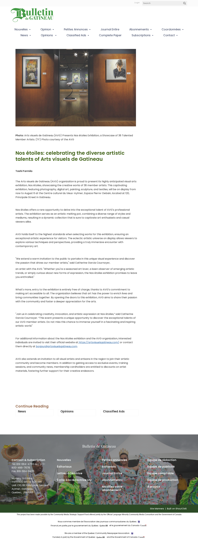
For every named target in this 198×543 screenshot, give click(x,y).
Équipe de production (162, 480)
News (24, 35)
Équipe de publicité (161, 467)
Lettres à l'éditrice (69, 473)
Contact (169, 35)
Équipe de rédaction (161, 460)
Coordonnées (171, 29)
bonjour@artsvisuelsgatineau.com (56, 346)
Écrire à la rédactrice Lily (74, 480)
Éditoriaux (64, 467)
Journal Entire (110, 29)
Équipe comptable (160, 473)
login (137, 2)
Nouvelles (21, 29)
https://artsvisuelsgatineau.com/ (98, 342)
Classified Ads (76, 35)
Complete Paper (110, 35)
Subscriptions (141, 35)
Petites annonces (76, 29)
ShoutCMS (181, 508)
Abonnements (139, 29)
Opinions (47, 35)
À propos (153, 486)
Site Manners (157, 508)
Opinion (46, 29)
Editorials (109, 467)
